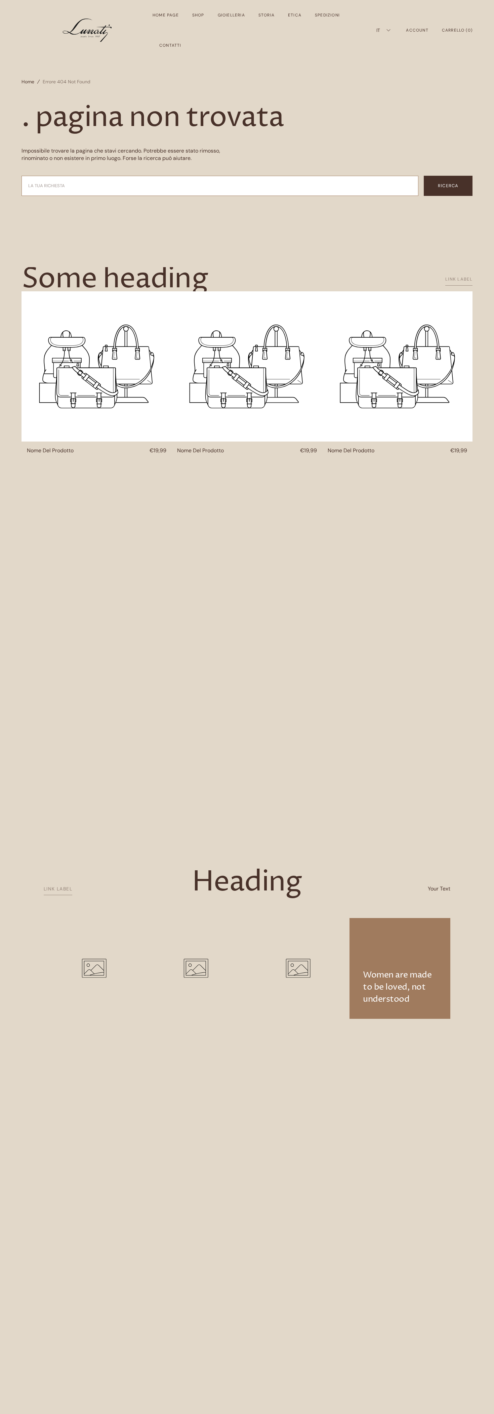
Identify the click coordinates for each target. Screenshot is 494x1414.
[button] (417, 30)
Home (28, 82)
